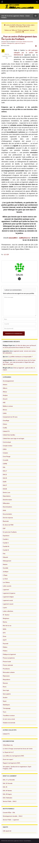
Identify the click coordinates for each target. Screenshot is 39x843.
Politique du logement (9, 654)
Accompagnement (8, 381)
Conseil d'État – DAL (9, 812)
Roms (4, 686)
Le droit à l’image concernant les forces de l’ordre (17, 748)
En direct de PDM (8, 525)
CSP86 (5, 463)
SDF (7, 254)
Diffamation (6, 503)
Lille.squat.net (7, 831)
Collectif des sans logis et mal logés (13, 438)
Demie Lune (6, 492)
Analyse (5, 395)
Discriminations (7, 507)
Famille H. (6, 543)
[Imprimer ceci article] (36, 46)
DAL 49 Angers (7, 794)
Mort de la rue (7, 625)
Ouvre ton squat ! (8, 759)
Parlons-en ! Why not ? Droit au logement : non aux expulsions (20, 31)
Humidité (5, 568)
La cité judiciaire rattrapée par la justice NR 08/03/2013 (26, 53)
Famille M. (6, 550)
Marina (5, 622)
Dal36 (4, 481)
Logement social (8, 600)
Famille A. (6, 539)
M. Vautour (6, 615)
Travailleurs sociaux (9, 715)
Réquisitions (6, 679)
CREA (4, 449)
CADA (4, 413)
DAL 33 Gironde (7, 783)
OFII (4, 633)
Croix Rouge (6, 456)
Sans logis (6, 690)
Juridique (5, 571)
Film (4, 553)
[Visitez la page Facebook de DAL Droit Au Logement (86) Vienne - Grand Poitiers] (2, 1)
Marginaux (6, 618)
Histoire (5, 564)
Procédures (6, 668)
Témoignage (6, 708)
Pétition (5, 647)
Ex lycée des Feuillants (10, 532)
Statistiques (6, 704)
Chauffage (6, 420)
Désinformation (7, 499)
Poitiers (5, 650)
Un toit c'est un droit (9, 719)
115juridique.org (7, 745)
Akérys (5, 391)
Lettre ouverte (7, 586)
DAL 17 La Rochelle (9, 780)
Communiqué (18, 41)
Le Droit (5, 579)
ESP (4, 528)
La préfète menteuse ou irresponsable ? (21, 356)
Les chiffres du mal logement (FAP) (13, 756)
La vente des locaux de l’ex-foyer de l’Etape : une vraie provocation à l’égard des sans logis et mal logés (19, 362)
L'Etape (5, 575)
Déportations (7, 496)
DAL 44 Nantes (7, 790)
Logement (6, 589)
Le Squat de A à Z (8, 752)
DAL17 (5, 471)
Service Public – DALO (9, 801)
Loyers (5, 607)
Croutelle (5, 460)
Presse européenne (9, 658)
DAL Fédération (7, 798)
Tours (4, 712)
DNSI (4, 510)
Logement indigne (8, 597)
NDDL (4, 629)
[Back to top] (34, 838)
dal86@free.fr (24, 238)
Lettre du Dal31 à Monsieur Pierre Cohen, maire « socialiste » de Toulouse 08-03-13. (20, 25)
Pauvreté (5, 643)
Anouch (5, 399)
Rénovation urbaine (9, 672)
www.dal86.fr (13, 238)
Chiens (5, 424)
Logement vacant (8, 604)
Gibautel (5, 557)
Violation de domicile (9, 722)
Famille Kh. (6, 546)
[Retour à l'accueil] (19, 8)
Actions (5, 384)
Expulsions (6, 535)
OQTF (5, 640)
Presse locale (7, 661)
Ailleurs (5, 388)
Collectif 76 (6, 431)
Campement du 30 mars (10, 417)
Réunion (5, 683)
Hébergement (10, 43)
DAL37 (5, 485)
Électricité (6, 521)
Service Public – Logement (11, 819)
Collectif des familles (9, 435)
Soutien (5, 697)
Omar (4, 636)
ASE (4, 402)
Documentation (7, 514)
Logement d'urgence (20, 43)
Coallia (5, 427)
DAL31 (5, 474)
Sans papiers (7, 694)
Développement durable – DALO (12, 816)
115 (5, 254)
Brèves (5, 409)
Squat (4, 701)
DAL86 (4, 41)
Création (5, 453)
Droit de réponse (8, 517)
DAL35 (5, 478)
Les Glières (6, 582)
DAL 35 (5, 787)
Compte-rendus (7, 445)
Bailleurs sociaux (8, 406)
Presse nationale (8, 665)
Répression (6, 676)
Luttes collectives (8, 611)
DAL (4, 467)
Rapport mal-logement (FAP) (11, 763)
